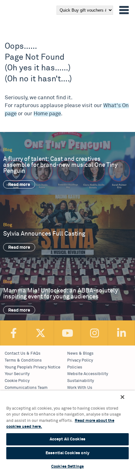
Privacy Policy (80, 360)
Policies (74, 367)
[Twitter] (40, 333)
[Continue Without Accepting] (122, 397)
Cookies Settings (67, 467)
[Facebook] (13, 333)
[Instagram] (94, 333)
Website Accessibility (87, 374)
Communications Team (26, 388)
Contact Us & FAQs (22, 353)
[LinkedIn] (121, 333)
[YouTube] (67, 333)
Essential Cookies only (67, 453)
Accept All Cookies (67, 439)
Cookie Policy (17, 381)
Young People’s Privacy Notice (32, 367)
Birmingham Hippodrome (15, 18)
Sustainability (80, 381)
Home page (47, 114)
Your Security (17, 374)
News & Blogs (80, 353)
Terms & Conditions (23, 360)
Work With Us (79, 388)
